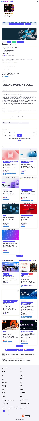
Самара (21, 386)
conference (23, 226)
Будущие (21, 260)
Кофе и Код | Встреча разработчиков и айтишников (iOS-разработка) (28, 278)
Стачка (5, 313)
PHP (2, 374)
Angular (21, 372)
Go (2, 375)
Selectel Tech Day (25, 217)
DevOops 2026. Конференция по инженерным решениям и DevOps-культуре (28, 334)
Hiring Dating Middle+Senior (9, 276)
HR (20, 400)
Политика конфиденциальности (22, 406)
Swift (20, 368)
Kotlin (2, 378)
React (21, 378)
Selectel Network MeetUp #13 (10, 243)
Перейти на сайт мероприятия (11, 349)
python (4, 226)
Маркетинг (3, 392)
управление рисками (24, 317)
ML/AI (30, 303)
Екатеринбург (22, 381)
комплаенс (30, 317)
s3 (3, 173)
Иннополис (22, 389)
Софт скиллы (4, 397)
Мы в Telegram (11, 406)
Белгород (3, 383)
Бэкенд (5, 161)
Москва (3, 381)
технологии (23, 343)
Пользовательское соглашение (7, 408)
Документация (4, 406)
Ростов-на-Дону (4, 386)
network (26, 200)
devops (4, 174)
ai (8, 341)
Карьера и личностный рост (26, 304)
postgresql (10, 173)
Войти (19, 140)
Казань (3, 389)
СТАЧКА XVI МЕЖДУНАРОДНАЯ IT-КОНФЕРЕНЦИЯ (8, 305)
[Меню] (37, 1)
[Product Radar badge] (14, 415)
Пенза (21, 382)
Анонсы (11, 1)
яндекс (4, 341)
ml (6, 341)
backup (14, 173)
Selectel (5, 55)
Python (3, 368)
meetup (5, 76)
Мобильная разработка (23, 399)
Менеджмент (4, 393)
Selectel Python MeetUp (8, 217)
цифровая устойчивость (28, 316)
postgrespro (6, 173)
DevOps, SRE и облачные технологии (12, 161)
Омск (21, 385)
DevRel (3, 399)
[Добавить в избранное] (18, 264)
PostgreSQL (22, 376)
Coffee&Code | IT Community (27, 285)
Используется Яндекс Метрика (20, 408)
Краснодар (21, 383)
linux (31, 200)
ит (23, 316)
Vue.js (21, 371)
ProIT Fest (6, 282)
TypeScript (3, 371)
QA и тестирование (23, 392)
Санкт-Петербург (27, 260)
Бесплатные (34, 260)
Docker (21, 375)
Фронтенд (21, 397)
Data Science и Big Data (7, 162)
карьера (11, 341)
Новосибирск (4, 385)
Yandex (5, 340)
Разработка (3, 396)
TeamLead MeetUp (7, 191)
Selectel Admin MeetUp (26, 164)
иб (21, 316)
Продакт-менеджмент (5, 404)
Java (2, 372)
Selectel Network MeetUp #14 (28, 191)
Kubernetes (22, 374)
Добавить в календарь (24, 122)
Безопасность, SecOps (25, 162)
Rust (2, 376)
